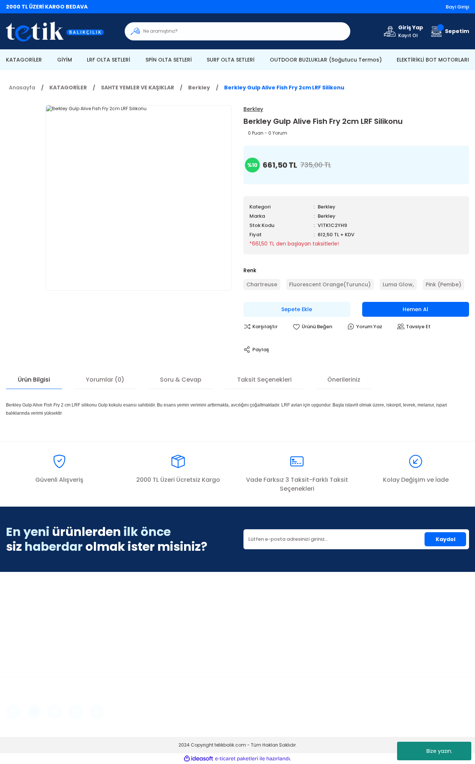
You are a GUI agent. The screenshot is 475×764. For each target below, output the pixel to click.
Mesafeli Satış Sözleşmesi (396, 608)
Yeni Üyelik (139, 608)
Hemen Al (415, 309)
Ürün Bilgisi (34, 379)
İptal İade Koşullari (387, 631)
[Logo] (59, 31)
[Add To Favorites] (312, 327)
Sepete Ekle (296, 309)
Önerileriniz (343, 379)
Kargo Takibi (260, 642)
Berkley (326, 206)
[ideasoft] (198, 758)
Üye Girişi (137, 619)
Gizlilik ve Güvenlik (386, 619)
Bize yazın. (439, 751)
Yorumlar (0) (105, 379)
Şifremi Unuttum (146, 631)
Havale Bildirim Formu (272, 631)
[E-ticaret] (236, 758)
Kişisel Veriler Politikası (392, 642)
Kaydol (445, 539)
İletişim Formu (262, 619)
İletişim (252, 608)
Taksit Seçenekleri (264, 379)
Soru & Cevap (181, 379)
